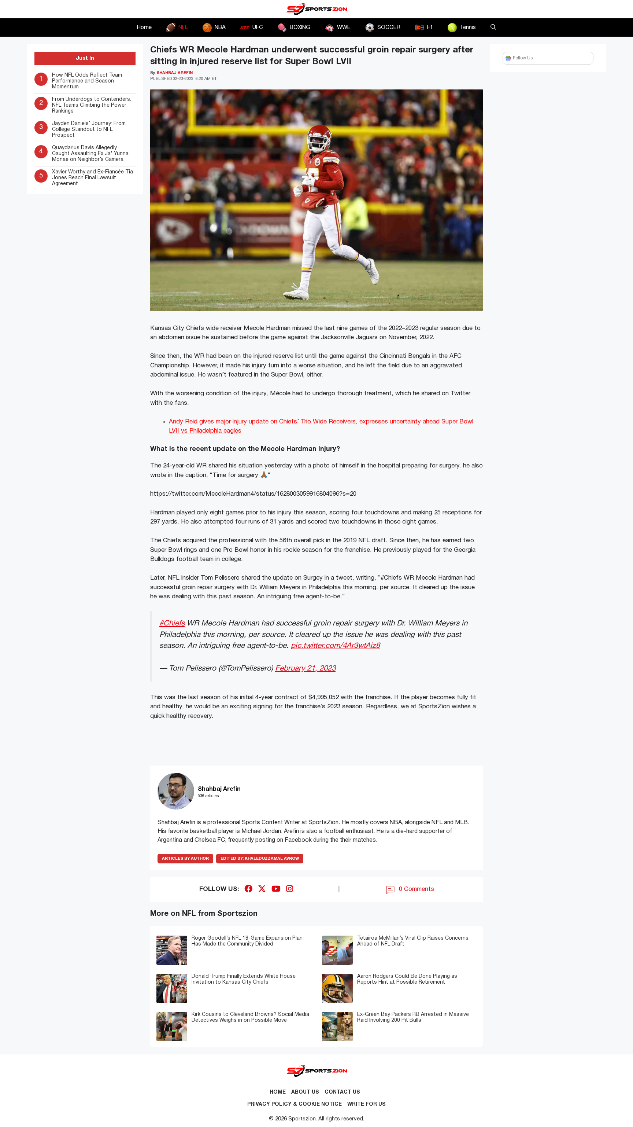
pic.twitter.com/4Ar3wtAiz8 (335, 645)
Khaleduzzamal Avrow (260, 858)
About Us (305, 1092)
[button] (493, 27)
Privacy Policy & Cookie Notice (294, 1104)
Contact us (342, 1092)
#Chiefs (172, 623)
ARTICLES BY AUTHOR (185, 858)
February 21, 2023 (305, 668)
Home (144, 27)
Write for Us (366, 1104)
